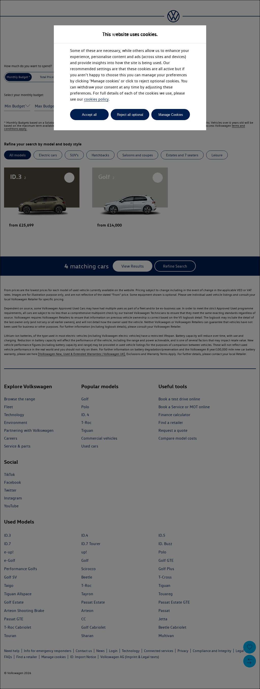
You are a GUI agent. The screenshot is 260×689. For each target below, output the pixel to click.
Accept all (89, 115)
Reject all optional (130, 115)
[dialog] (130, 344)
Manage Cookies (170, 115)
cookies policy (96, 99)
